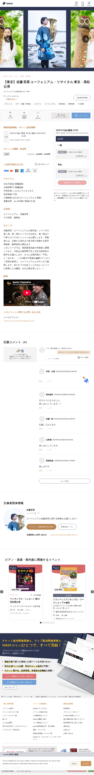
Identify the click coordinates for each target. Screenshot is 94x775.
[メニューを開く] (89, 3)
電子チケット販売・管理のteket (11, 697)
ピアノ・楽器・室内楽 (22, 76)
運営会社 (66, 726)
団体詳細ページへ (67, 527)
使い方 (4, 719)
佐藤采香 (30, 510)
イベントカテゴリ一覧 (10, 712)
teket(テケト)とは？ (40, 708)
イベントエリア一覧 (9, 715)
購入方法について (43, 164)
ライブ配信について (40, 723)
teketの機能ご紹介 (40, 719)
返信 (40, 381)
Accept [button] (86, 763)
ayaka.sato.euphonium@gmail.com (19, 320)
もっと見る (65, 481)
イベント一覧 (28, 697)
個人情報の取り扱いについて (73, 719)
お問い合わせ (68, 733)
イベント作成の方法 (40, 712)
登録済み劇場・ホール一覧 (42, 733)
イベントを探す (8, 708)
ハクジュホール (25, 771)
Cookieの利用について (71, 715)
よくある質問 (7, 723)
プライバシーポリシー (71, 712)
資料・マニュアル (39, 730)
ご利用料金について (40, 715)
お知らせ (66, 730)
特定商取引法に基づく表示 (73, 723)
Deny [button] (74, 764)
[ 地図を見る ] (11, 99)
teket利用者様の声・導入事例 (44, 726)
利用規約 (66, 708)
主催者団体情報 (82, 98)
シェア (49, 381)
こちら (74, 198)
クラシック (8, 76)
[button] (40, 622)
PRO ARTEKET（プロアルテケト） (15, 726)
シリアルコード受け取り (11, 730)
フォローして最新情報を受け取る (41, 527)
